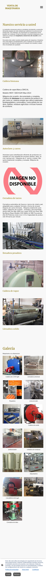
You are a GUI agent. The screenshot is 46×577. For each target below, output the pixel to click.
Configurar (35, 569)
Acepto (8, 574)
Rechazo (17, 574)
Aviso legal (25, 569)
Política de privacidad (11, 569)
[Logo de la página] (12, 12)
